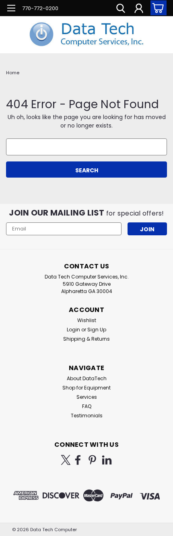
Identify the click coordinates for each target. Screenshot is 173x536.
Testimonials (87, 415)
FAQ (86, 406)
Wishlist (86, 320)
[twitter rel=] (66, 460)
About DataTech (87, 378)
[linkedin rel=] (107, 460)
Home (12, 72)
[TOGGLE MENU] (11, 9)
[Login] (139, 9)
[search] (121, 9)
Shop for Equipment (86, 387)
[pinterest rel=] (92, 460)
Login (73, 329)
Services (86, 397)
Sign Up (96, 329)
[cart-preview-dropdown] (156, 7)
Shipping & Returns (86, 338)
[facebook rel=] (78, 460)
